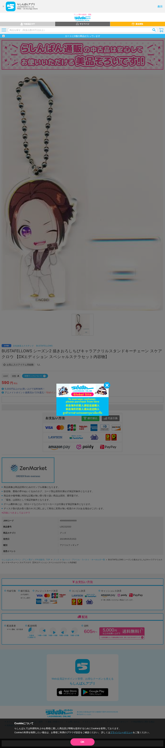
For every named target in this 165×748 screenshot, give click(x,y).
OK (82, 742)
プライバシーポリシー (121, 732)
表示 (160, 6)
